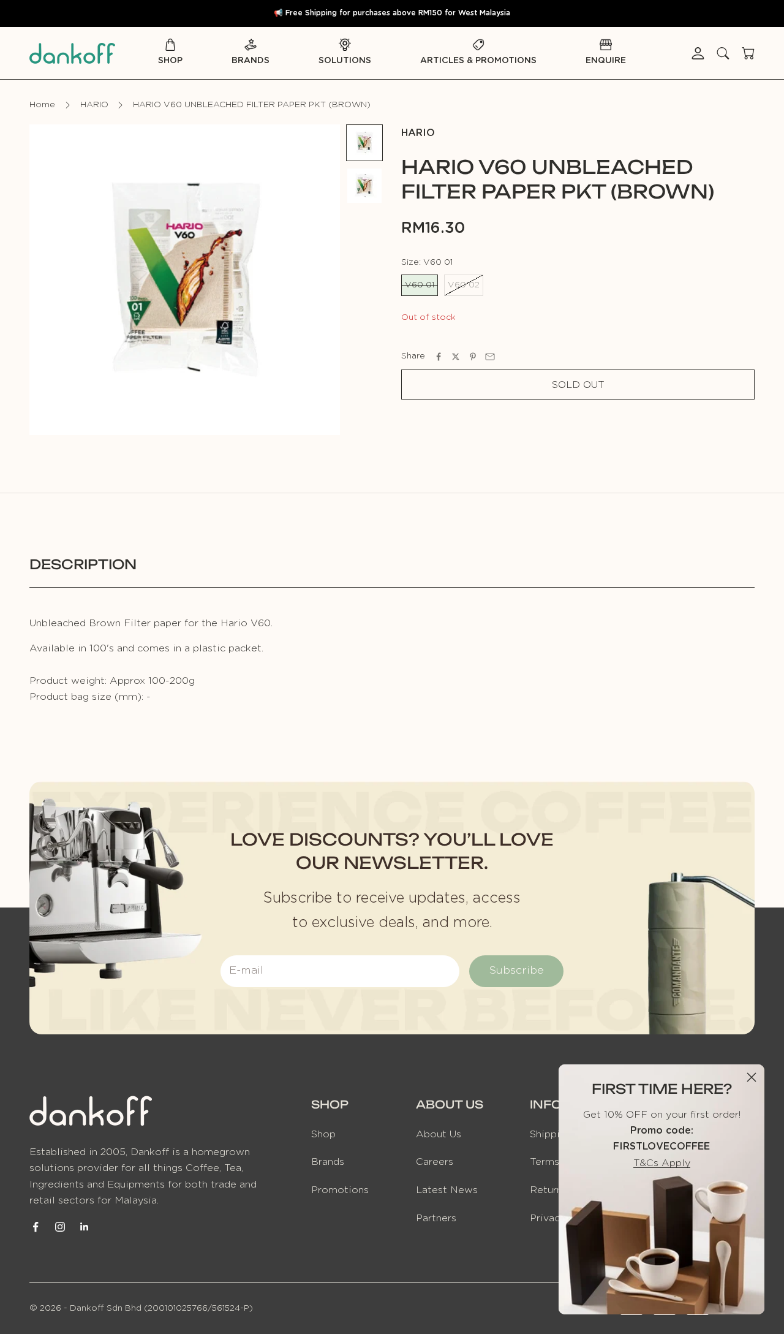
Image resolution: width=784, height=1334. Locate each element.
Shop (170, 60)
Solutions (344, 60)
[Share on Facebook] (438, 357)
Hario (418, 133)
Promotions (340, 1190)
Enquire (606, 60)
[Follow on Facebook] (35, 1227)
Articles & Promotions (478, 60)
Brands (251, 60)
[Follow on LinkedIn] (84, 1227)
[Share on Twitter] (456, 357)
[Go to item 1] (364, 142)
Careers (434, 1162)
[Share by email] (490, 357)
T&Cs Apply (661, 1163)
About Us (438, 1134)
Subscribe (516, 970)
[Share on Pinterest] (473, 357)
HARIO (94, 104)
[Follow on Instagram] (60, 1227)
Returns (548, 1190)
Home (42, 104)
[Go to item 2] (364, 185)
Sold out (578, 385)
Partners (436, 1218)
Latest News (447, 1190)
